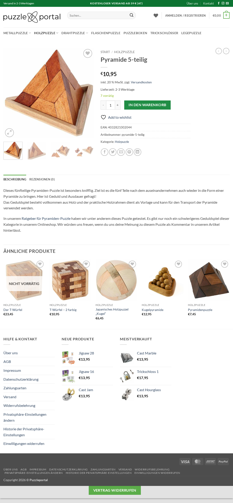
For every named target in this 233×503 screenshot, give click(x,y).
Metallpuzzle (15, 33)
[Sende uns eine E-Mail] (227, 3)
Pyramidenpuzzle (200, 310)
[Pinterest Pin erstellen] (129, 152)
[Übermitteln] (131, 15)
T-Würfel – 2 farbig (63, 310)
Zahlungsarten (14, 388)
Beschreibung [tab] (14, 179)
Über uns (192, 3)
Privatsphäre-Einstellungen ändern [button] (24, 417)
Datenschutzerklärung (20, 379)
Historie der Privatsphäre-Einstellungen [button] (23, 432)
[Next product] (218, 51)
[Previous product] (226, 51)
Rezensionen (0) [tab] (42, 179)
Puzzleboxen (135, 33)
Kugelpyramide (152, 310)
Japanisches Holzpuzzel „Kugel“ (112, 311)
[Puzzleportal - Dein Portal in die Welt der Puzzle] (31, 17)
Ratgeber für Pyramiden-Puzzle (46, 218)
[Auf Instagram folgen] (223, 3)
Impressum (12, 370)
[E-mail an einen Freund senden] (121, 152)
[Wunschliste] (156, 15)
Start (105, 52)
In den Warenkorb (147, 105)
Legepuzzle (191, 33)
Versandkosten (141, 82)
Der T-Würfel (12, 310)
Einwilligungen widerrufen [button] (23, 443)
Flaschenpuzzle (105, 33)
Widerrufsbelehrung (19, 405)
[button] (185, 15)
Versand (9, 397)
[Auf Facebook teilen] (104, 152)
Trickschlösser (164, 33)
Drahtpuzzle (73, 33)
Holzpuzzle (44, 33)
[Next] (86, 93)
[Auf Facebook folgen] (218, 3)
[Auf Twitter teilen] (112, 152)
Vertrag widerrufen (114, 490)
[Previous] (11, 93)
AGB (7, 361)
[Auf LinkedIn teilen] (137, 152)
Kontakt (208, 3)
